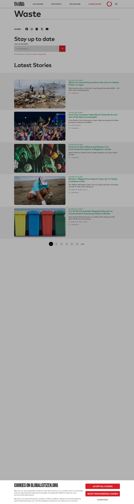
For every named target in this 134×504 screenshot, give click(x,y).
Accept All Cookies (102, 486)
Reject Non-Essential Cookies (103, 493)
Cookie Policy (102, 499)
